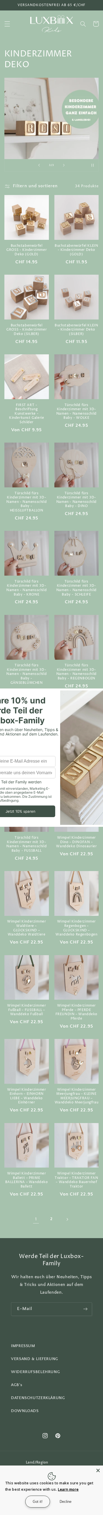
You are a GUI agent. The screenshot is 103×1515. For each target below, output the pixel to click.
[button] (7, 23)
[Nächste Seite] (67, 1219)
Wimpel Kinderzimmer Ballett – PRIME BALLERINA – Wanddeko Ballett (26, 1180)
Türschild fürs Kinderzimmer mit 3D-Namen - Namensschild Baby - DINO (76, 499)
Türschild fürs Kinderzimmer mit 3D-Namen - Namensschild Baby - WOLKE (76, 411)
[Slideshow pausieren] (93, 165)
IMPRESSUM (23, 1346)
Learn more (68, 1489)
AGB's (16, 1385)
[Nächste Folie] (64, 165)
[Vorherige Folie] (39, 165)
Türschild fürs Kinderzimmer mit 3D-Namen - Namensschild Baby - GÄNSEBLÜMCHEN (26, 674)
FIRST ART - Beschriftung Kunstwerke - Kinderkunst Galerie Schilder (26, 414)
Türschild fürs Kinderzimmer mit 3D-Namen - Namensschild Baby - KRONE (26, 588)
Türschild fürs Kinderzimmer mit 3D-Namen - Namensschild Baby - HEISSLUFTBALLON (26, 502)
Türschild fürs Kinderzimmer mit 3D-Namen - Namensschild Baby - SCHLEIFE (76, 588)
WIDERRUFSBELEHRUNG (35, 1372)
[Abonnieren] (85, 1309)
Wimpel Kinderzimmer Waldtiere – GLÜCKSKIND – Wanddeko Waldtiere (26, 928)
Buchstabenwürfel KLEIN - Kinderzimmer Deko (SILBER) (76, 329)
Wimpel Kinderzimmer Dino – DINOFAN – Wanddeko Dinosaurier (76, 842)
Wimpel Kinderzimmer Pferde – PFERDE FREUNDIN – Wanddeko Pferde (76, 1012)
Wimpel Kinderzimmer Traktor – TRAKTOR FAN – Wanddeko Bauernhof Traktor (76, 1180)
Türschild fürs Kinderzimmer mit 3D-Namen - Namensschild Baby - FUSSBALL (26, 844)
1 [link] (36, 1219)
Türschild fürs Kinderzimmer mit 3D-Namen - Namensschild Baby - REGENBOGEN (76, 671)
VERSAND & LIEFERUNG (34, 1359)
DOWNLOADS (25, 1411)
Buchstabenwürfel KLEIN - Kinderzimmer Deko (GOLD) (76, 250)
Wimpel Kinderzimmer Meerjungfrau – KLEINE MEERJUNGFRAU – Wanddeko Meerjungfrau (77, 1096)
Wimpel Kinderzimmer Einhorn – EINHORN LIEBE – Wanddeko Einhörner (26, 1096)
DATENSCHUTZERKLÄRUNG (38, 1398)
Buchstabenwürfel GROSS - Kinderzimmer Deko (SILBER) (26, 329)
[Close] (98, 1470)
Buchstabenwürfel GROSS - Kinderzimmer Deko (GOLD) (26, 250)
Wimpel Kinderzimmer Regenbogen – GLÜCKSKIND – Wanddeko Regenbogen (76, 928)
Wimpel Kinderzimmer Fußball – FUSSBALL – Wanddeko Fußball (26, 1010)
